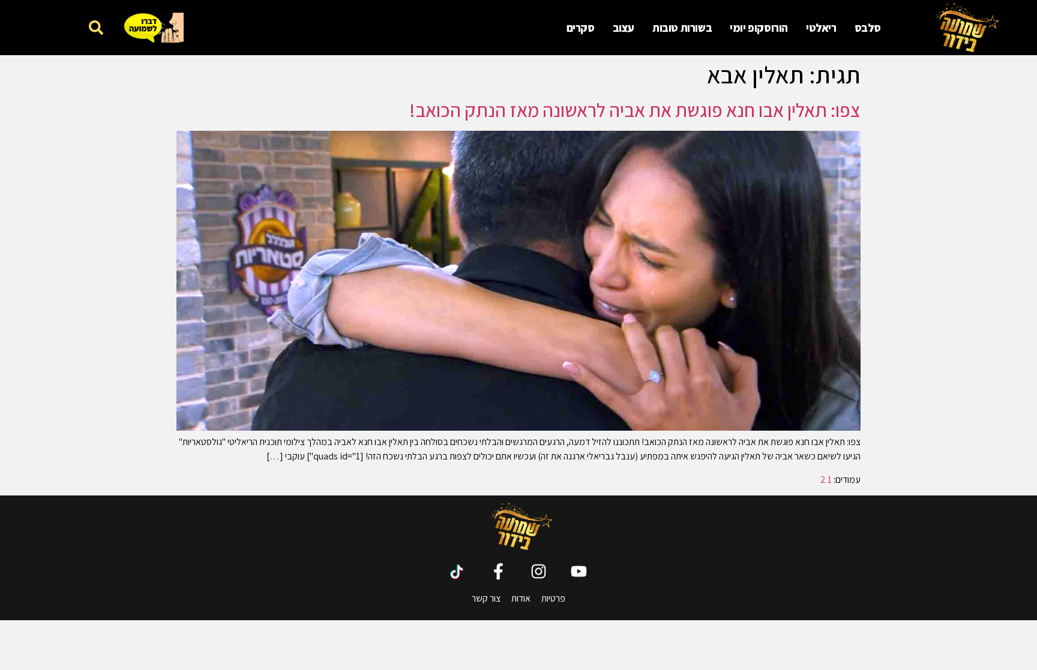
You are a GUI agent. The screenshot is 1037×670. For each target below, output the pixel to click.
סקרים (581, 27)
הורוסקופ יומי (759, 27)
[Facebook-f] (498, 571)
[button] (96, 27)
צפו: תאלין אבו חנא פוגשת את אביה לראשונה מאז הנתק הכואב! (635, 109)
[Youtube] (579, 571)
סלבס (868, 27)
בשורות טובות (682, 27)
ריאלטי (821, 27)
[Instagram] (539, 571)
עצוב (623, 27)
